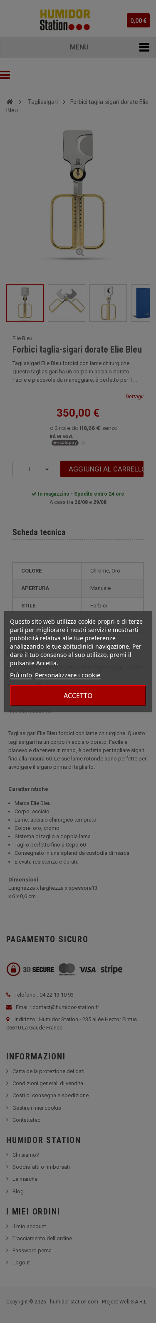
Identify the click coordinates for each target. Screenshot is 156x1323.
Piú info (21, 675)
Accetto (78, 695)
